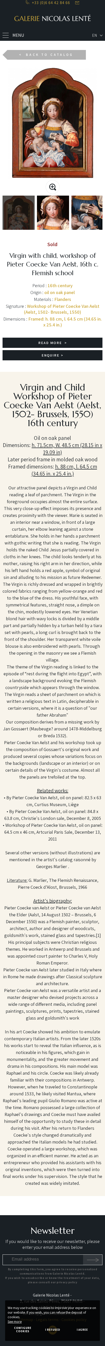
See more (15, 1321)
